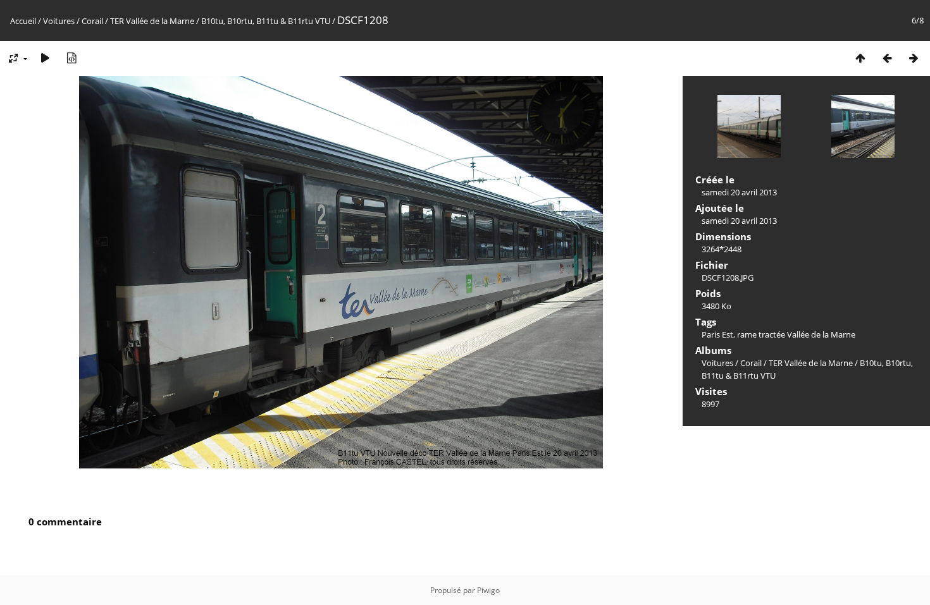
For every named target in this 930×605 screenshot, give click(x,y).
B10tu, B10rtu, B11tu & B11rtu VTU (265, 21)
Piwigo (488, 590)
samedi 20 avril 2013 (739, 192)
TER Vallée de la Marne (152, 21)
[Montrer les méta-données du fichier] (71, 58)
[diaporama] (45, 58)
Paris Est (717, 334)
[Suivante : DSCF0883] (913, 58)
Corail (92, 21)
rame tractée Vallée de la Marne (796, 334)
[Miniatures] (860, 58)
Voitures (59, 21)
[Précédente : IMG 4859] (887, 58)
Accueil (23, 21)
